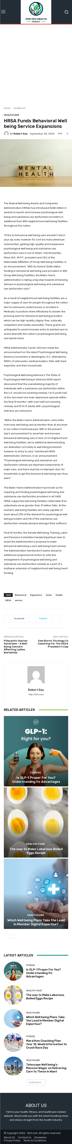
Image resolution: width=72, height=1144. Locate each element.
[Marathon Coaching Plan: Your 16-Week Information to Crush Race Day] (13, 1042)
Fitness (35, 772)
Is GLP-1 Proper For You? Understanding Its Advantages (36, 779)
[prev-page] (6, 936)
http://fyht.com (36, 694)
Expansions (36, 594)
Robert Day (20, 133)
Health (59, 594)
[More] (56, 618)
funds (49, 594)
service (18, 600)
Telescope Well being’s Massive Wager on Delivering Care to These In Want (46, 1068)
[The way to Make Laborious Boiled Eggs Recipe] (36, 822)
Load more (35, 1082)
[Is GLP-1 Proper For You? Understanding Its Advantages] (36, 751)
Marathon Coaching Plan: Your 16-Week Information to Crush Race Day (46, 1044)
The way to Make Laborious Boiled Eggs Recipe (36, 851)
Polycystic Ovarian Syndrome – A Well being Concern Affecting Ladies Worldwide (15, 646)
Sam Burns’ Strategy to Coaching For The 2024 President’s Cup (53, 643)
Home (7, 108)
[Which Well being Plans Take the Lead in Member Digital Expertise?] (36, 894)
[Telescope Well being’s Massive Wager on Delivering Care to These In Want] (13, 1066)
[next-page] (12, 936)
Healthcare (20, 108)
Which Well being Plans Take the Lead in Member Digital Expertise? (36, 922)
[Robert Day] (7, 133)
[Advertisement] (36, 64)
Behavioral (20, 594)
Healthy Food (35, 844)
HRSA (8, 600)
